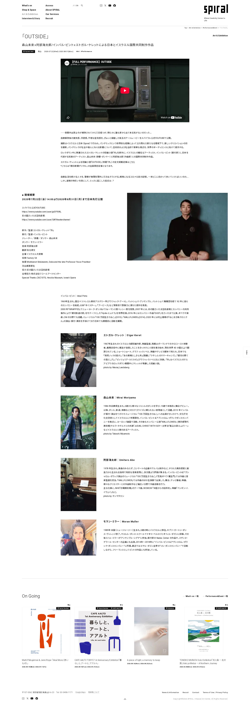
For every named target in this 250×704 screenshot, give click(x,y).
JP (73, 6)
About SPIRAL (53, 10)
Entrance (171, 608)
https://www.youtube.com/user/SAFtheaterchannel (46, 219)
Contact (195, 692)
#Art (78, 51)
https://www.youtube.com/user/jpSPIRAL (41, 211)
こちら (132, 162)
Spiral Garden (64, 608)
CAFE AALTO (117, 608)
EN (77, 6)
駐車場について (93, 692)
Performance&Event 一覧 (217, 596)
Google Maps (81, 692)
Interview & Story (31, 18)
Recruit (49, 18)
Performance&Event (210, 28)
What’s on (27, 5)
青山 (40, 51)
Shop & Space (29, 10)
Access (49, 5)
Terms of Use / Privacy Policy (215, 692)
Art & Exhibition (30, 14)
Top (185, 28)
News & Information (170, 692)
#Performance (86, 51)
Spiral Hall (29, 51)
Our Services (52, 14)
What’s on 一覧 (192, 596)
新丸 (121, 605)
